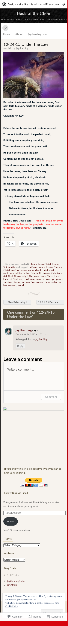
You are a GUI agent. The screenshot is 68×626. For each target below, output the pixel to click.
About (19, 34)
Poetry (55, 264)
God (10, 276)
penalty (40, 279)
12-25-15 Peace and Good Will (51, 302)
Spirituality (9, 267)
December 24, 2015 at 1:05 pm (31, 334)
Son (33, 282)
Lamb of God (10, 279)
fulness (46, 273)
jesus (36, 276)
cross (24, 270)
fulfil (33, 273)
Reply (20, 346)
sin (23, 282)
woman (12, 285)
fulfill (39, 273)
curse (31, 270)
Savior (17, 282)
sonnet (40, 282)
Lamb (58, 276)
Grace (17, 276)
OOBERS (12, 585)
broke (49, 267)
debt (45, 270)
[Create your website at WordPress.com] (33, 4)
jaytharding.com (37, 34)
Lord (26, 279)
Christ (6, 270)
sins (28, 282)
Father (26, 273)
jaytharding (22, 48)
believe (33, 267)
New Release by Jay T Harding (18, 302)
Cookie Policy (11, 606)
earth (6, 273)
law (20, 279)
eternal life (16, 273)
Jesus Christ (44, 264)
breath (41, 267)
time (47, 282)
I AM (30, 276)
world (20, 285)
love (32, 279)
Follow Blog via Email (16, 492)
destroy (53, 270)
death (38, 270)
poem (48, 279)
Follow (10, 521)
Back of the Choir (34, 13)
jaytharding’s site (16, 581)
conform (15, 270)
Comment (51, 396)
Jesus (34, 264)
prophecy (57, 279)
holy (24, 276)
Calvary (58, 267)
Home (6, 34)
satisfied (8, 282)
